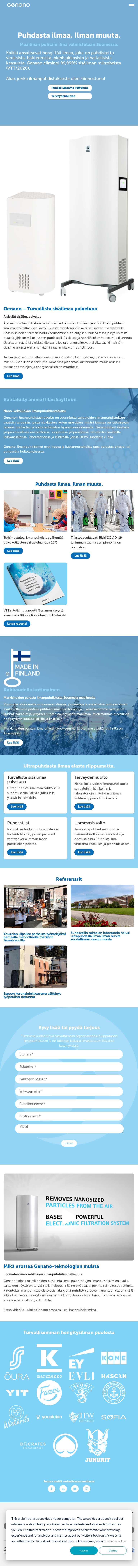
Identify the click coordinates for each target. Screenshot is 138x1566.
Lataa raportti (17, 623)
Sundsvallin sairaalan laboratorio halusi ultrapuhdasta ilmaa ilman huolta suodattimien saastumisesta (100, 936)
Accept (84, 1550)
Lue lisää (13, 376)
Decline (113, 1550)
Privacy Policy (116, 1541)
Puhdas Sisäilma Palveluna (69, 88)
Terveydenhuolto (63, 96)
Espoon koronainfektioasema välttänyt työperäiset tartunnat (32, 995)
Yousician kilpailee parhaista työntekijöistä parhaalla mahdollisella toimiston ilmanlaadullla (35, 937)
